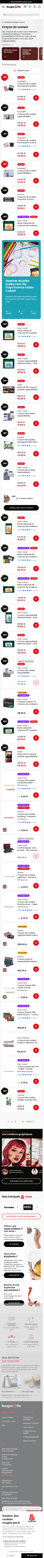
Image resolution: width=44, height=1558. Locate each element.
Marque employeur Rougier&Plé (9, 1493)
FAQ (3, 1425)
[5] (30, 89)
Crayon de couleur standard (26, 52)
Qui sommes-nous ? (9, 1487)
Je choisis (14, 1244)
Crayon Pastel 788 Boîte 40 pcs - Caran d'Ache (27, 1013)
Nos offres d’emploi (10, 1498)
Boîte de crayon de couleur (10, 51)
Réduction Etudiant (31, 1423)
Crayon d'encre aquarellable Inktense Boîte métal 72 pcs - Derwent (27, 960)
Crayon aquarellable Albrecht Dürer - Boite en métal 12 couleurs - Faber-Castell (27, 616)
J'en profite (14, 1275)
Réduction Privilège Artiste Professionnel (9, 1457)
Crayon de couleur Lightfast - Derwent (26, 876)
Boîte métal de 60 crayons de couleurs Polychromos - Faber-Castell (28, 555)
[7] (28, 591)
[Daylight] (31, 1207)
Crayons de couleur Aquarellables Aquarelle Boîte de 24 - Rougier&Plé (27, 115)
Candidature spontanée (7, 1481)
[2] (24, 89)
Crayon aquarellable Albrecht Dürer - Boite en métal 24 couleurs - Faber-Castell (27, 362)
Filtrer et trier (23, 70)
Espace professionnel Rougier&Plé (7, 1470)
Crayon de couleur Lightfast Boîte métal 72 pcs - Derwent (27, 934)
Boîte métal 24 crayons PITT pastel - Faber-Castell (27, 332)
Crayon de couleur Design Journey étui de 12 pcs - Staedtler (27, 1098)
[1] (22, 89)
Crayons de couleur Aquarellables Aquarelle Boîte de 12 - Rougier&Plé (28, 172)
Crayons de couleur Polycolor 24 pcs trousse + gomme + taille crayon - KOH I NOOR (26, 198)
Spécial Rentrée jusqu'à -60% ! (21, 2)
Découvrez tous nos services (15, 1395)
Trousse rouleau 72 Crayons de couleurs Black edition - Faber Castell (27, 703)
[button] (25, 7)
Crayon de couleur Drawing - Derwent (26, 815)
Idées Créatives (29, 1441)
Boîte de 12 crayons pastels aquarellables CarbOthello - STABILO (27, 755)
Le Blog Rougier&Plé (31, 1437)
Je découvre (14, 1303)
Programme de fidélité (29, 1432)
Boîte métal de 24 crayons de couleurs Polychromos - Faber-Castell (28, 224)
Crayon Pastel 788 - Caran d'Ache (27, 986)
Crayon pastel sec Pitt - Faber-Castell (28, 1067)
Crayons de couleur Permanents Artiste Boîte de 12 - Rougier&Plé (26, 85)
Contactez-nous (9, 1421)
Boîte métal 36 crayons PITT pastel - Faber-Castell (27, 729)
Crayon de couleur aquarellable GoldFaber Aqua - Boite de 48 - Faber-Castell (27, 471)
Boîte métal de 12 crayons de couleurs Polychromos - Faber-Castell (28, 525)
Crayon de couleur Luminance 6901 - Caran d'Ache (26, 781)
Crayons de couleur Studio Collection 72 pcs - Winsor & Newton (27, 1041)
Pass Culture (28, 1427)
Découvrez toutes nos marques (21, 1216)
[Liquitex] (11, 1207)
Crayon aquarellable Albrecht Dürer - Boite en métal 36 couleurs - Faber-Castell (27, 642)
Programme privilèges (28, 1418)
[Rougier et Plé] (11, 1406)
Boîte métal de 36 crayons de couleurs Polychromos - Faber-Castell (28, 586)
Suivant (29, 1121)
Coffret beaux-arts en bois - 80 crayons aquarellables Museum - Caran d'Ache (27, 849)
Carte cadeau (7, 1417)
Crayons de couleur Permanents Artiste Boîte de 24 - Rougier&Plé (26, 141)
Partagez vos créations (21, 1181)
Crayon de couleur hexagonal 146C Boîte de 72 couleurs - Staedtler (27, 441)
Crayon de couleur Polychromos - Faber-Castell (28, 903)
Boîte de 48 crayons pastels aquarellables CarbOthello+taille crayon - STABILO (27, 388)
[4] (28, 89)
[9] (30, 591)
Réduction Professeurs (6, 1464)
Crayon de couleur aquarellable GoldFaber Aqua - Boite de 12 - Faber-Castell (26, 414)
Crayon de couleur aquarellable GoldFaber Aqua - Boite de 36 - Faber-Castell (27, 671)
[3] (26, 89)
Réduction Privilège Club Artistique (9, 1450)
